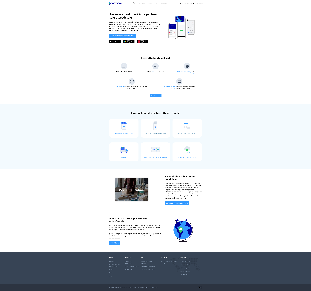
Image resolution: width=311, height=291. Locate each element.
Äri (134, 3)
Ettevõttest (112, 261)
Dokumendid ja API (143, 287)
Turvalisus (122, 287)
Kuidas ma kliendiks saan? (148, 266)
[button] (200, 288)
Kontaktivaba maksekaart (170, 86)
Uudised (111, 269)
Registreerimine (187, 3)
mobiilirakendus (171, 88)
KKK (157, 3)
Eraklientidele (141, 3)
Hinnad (150, 3)
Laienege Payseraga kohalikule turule (114, 265)
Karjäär (111, 273)
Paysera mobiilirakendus (131, 266)
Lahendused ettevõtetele (128, 262)
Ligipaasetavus (154, 287)
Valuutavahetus (121, 86)
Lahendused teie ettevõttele (122, 36)
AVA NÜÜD (155, 95)
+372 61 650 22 (186, 261)
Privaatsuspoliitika (131, 287)
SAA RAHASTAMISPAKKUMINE (176, 203)
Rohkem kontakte (185, 271)
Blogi (110, 276)
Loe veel (114, 243)
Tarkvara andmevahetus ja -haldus (187, 157)
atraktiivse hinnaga (189, 73)
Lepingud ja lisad (114, 287)
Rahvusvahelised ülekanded (184, 71)
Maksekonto (128, 269)
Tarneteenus (124, 157)
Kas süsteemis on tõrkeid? (148, 269)
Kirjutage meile (186, 268)
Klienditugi (164, 3)
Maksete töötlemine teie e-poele (124, 133)
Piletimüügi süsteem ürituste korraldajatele (155, 157)
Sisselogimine (199, 3)
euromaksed (155, 71)
